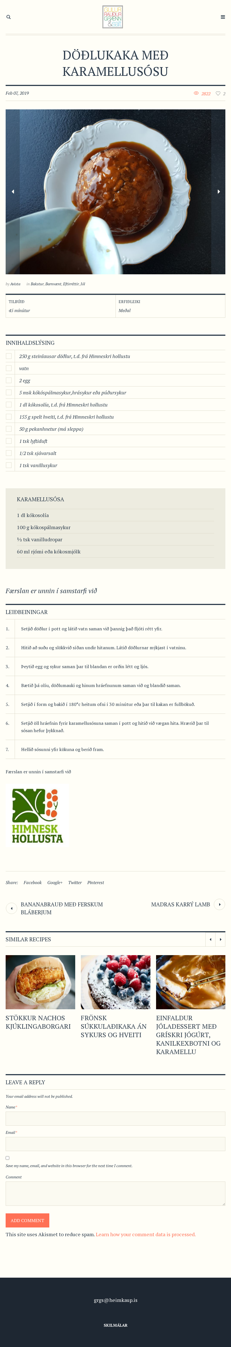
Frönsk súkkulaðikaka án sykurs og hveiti (39, 1026)
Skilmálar (116, 1325)
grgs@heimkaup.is (115, 1300)
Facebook (33, 882)
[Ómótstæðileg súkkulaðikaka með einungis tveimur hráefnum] (191, 982)
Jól (83, 283)
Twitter (75, 882)
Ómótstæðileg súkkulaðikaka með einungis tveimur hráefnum (190, 1030)
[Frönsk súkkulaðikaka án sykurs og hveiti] (40, 982)
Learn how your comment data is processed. (146, 1234)
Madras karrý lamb (180, 904)
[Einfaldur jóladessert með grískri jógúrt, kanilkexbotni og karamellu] (115, 982)
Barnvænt (53, 283)
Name (11, 1107)
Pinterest (95, 882)
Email (11, 1132)
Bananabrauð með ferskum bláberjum (62, 908)
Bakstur (37, 283)
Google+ (55, 882)
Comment (14, 1177)
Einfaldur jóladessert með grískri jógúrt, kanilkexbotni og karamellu (113, 1034)
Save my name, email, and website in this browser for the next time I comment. (69, 1165)
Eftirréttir (71, 283)
